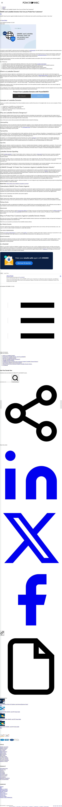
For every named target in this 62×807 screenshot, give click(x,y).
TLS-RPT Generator (4, 760)
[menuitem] (12, 806)
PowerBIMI (2, 773)
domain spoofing (7, 154)
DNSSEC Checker (4, 761)
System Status (3, 796)
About (2, 273)
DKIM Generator (3, 751)
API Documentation (4, 779)
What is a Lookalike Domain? (8, 355)
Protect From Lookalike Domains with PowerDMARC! (14, 356)
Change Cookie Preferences (6, 797)
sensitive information (41, 63)
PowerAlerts (3, 777)
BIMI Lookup (2, 755)
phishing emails (56, 210)
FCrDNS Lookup (3, 756)
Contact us (45, 249)
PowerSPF (2, 772)
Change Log (2, 795)
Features (2, 770)
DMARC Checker (3, 748)
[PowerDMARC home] (31, 3)
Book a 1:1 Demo (4, 789)
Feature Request (3, 793)
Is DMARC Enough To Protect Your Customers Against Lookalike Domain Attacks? (20, 361)
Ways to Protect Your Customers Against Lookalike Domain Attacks (17, 364)
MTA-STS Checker (4, 758)
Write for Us (2, 792)
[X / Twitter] (31, 568)
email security (32, 50)
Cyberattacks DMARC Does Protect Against (12, 362)
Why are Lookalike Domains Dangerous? (11, 359)
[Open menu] (2, 2)
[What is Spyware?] (61, 404)
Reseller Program (3, 791)
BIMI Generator (3, 754)
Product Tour (3, 769)
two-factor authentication (9, 232)
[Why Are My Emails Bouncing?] (1, 404)
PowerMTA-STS (3, 774)
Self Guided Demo (4, 768)
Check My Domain (15, 381)
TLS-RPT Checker (4, 757)
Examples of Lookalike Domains (9, 358)
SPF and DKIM (18, 211)
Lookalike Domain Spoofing (8, 360)
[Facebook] (31, 630)
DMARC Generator (4, 746)
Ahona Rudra (4, 20)
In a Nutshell (5, 365)
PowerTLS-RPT (3, 775)
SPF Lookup (2, 750)
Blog (1, 13)
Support (1, 786)
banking (25, 232)
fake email (39, 154)
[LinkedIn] (60, 276)
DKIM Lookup (3, 752)
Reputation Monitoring (5, 778)
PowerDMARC (22, 277)
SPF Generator (3, 749)
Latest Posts (6, 273)
